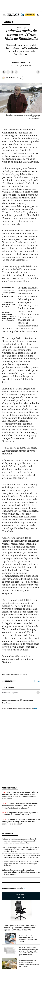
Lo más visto (7, 834)
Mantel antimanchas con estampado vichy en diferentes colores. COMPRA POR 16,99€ (29, 963)
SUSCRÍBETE (30, 14)
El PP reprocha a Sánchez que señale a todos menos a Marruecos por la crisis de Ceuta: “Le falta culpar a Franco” (20, 805)
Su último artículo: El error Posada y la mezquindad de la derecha (9, 316)
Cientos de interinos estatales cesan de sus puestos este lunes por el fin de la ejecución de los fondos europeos (22, 872)
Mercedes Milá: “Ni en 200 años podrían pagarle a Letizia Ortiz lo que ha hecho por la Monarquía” (22, 856)
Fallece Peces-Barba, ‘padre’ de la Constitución (8, 293)
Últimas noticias (9, 788)
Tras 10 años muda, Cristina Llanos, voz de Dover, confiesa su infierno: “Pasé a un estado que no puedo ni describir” (21, 849)
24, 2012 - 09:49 (23, 66)
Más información (7, 703)
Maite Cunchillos (21, 63)
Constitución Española (10, 693)
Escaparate (21, 896)
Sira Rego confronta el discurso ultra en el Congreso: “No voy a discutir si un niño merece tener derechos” (21, 821)
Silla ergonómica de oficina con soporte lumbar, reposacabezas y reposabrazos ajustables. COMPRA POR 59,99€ (20, 927)
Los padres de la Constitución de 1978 (8, 304)
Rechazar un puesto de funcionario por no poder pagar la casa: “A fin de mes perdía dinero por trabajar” (21, 864)
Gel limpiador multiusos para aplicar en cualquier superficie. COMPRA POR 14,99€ (29, 938)
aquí (35, 708)
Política (7, 22)
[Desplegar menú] (4, 15)
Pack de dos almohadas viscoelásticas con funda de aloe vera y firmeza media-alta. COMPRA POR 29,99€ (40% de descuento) (28, 951)
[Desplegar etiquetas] (38, 692)
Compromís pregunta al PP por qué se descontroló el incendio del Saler (20, 814)
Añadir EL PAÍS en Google (14, 78)
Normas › (36, 681)
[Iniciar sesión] (38, 15)
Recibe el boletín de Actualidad (16, 674)
